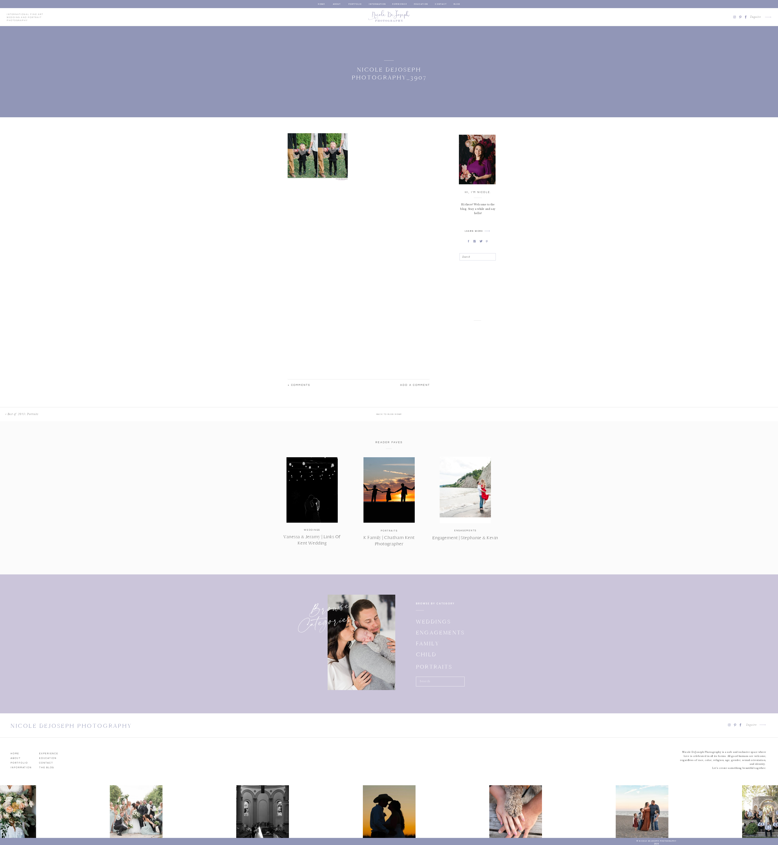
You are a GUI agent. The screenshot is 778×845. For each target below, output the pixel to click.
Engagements (465, 530)
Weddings (312, 530)
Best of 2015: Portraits (22, 414)
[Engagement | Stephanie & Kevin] (465, 490)
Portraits (389, 531)
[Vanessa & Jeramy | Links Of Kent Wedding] (312, 490)
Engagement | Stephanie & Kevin (465, 537)
